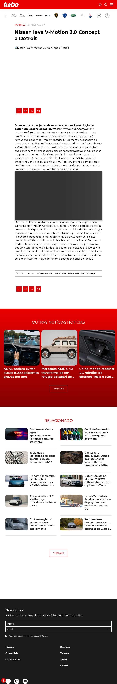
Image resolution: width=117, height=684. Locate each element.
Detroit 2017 (60, 273)
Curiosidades (12, 659)
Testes (63, 659)
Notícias (20, 24)
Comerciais (11, 653)
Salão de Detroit (44, 273)
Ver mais (58, 388)
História (9, 647)
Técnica (64, 653)
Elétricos (65, 647)
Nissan (31, 273)
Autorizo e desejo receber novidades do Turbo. (28, 636)
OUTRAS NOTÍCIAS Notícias (58, 322)
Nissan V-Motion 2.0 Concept (82, 273)
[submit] (109, 629)
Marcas (64, 665)
